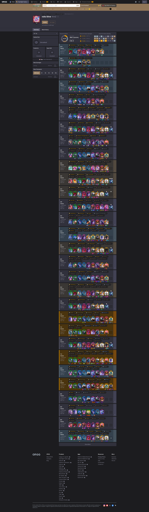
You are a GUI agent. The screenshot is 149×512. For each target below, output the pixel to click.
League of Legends (63, 457)
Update (45, 22)
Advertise (114, 458)
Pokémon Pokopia (63, 471)
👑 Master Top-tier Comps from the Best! (98, 5)
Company (49, 458)
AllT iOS (80, 462)
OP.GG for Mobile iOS (83, 458)
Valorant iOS (81, 466)
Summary (36, 29)
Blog (48, 460)
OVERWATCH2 (62, 470)
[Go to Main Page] (4, 2)
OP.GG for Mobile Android (84, 457)
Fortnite (61, 481)
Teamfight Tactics (22, 1)
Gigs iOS (80, 470)
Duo (60, 492)
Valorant (61, 464)
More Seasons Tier (69, 13)
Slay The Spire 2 (63, 477)
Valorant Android (82, 464)
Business (114, 457)
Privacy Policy (101, 457)
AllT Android (81, 460)
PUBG (60, 466)
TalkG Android (81, 471)
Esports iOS (80, 477)
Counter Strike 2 (63, 479)
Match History (45, 29)
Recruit (113, 460)
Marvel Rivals (62, 473)
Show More (87, 444)
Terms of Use (101, 458)
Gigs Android (81, 468)
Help (99, 460)
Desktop (61, 488)
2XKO (60, 485)
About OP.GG (50, 457)
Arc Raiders (62, 475)
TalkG (60, 494)
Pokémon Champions (64, 462)
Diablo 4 (61, 483)
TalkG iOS (80, 473)
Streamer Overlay (63, 500)
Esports (61, 496)
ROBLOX (61, 468)
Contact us (100, 464)
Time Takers (62, 486)
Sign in (144, 1)
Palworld (61, 460)
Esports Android (82, 475)
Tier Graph (52, 22)
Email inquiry (101, 462)
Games (60, 490)
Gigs (60, 498)
